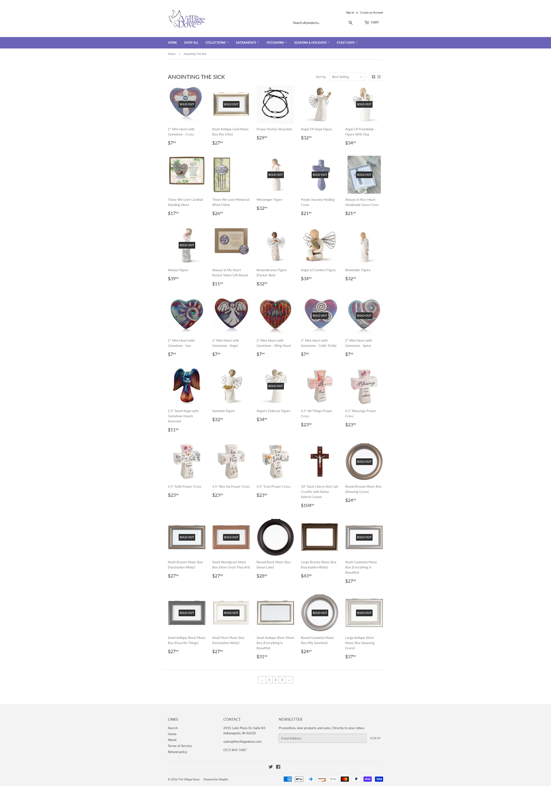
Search (173, 728)
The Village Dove (189, 779)
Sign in (350, 12)
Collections (216, 42)
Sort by (321, 77)
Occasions (275, 42)
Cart (374, 22)
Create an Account (371, 12)
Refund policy (177, 752)
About (172, 740)
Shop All (191, 42)
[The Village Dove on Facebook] (278, 767)
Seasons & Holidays (310, 42)
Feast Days (346, 42)
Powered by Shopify (216, 779)
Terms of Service (180, 746)
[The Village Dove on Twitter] (271, 767)
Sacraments (246, 42)
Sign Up (375, 738)
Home (172, 42)
